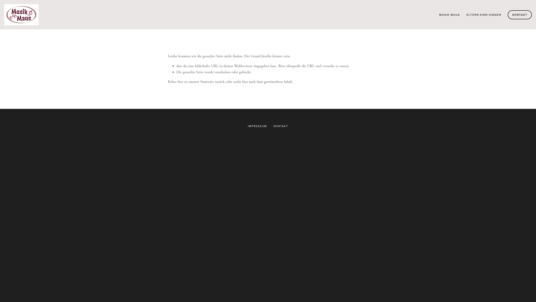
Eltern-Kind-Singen (483, 15)
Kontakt (519, 15)
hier (180, 81)
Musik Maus (449, 15)
